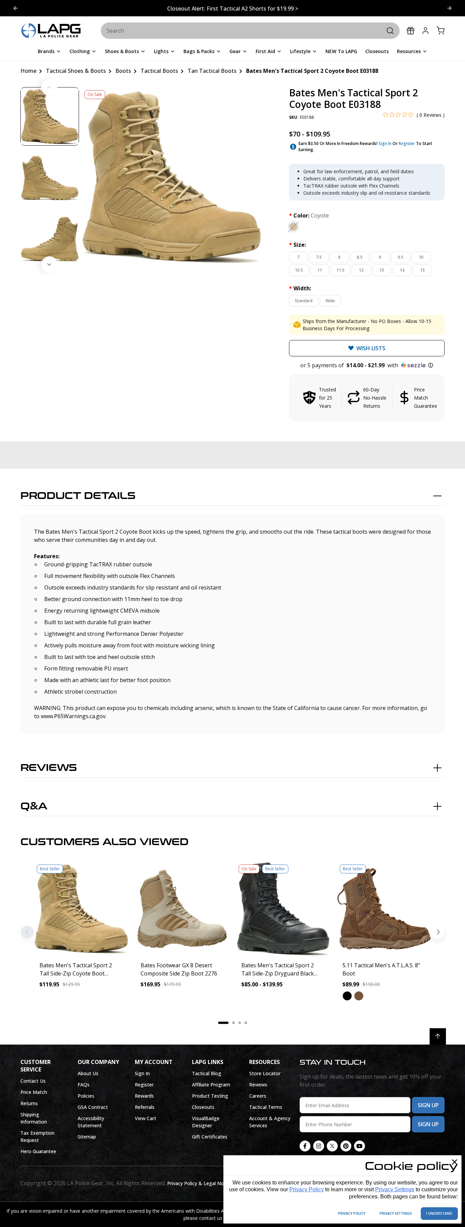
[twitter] (332, 1146)
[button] (367, 365)
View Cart (145, 1118)
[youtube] (359, 1146)
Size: (297, 244)
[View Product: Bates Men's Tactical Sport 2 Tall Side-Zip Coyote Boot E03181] (81, 909)
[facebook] (305, 1146)
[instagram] (318, 1146)
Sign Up (428, 1105)
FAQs (84, 1084)
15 (422, 270)
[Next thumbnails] (49, 264)
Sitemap (87, 1136)
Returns (29, 1103)
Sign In (385, 143)
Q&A (33, 806)
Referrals (145, 1107)
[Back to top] (438, 1036)
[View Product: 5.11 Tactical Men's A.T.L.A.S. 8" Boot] (384, 909)
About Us (88, 1073)
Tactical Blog (206, 1073)
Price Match (33, 1092)
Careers (257, 1096)
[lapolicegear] (51, 31)
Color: (309, 215)
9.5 (400, 257)
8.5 (360, 257)
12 (361, 270)
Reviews (48, 768)
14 (402, 270)
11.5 (340, 270)
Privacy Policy (306, 1189)
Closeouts (203, 1107)
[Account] (425, 31)
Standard (303, 301)
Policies (86, 1096)
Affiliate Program (211, 1084)
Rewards (144, 1096)
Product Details (77, 496)
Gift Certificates (209, 1136)
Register (407, 143)
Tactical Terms (265, 1107)
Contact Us (33, 1081)
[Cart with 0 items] (440, 31)
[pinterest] (345, 1146)
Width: (300, 288)
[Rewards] (410, 31)
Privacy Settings (394, 1189)
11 (319, 270)
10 (421, 257)
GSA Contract (93, 1107)
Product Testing (210, 1096)
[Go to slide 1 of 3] (449, 8)
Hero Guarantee (38, 1151)
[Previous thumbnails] (49, 87)
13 (381, 270)
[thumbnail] (50, 116)
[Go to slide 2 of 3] (15, 8)
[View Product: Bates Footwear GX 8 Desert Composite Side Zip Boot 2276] (182, 909)
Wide (330, 301)
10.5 (299, 270)
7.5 (319, 257)
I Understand (439, 1213)
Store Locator (264, 1073)
